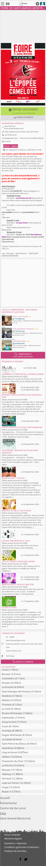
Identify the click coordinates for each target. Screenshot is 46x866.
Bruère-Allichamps (12, 713)
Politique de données (15, 850)
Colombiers (8, 678)
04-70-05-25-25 (11, 135)
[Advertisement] (23, 26)
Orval (5, 669)
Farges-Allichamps (12, 735)
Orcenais (7, 704)
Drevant (6, 682)
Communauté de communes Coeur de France (24, 644)
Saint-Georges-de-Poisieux (16, 691)
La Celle (6, 708)
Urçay (5, 787)
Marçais (6, 769)
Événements (8, 803)
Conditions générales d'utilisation (21, 847)
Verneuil (6, 778)
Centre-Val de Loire (13, 651)
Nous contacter (12, 834)
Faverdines (8, 748)
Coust (5, 726)
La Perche (7, 765)
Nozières (6, 695)
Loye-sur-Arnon (10, 783)
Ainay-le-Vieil (9, 722)
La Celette (7, 739)
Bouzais (6, 674)
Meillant (6, 700)
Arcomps (6, 730)
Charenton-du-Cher (12, 761)
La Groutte (7, 687)
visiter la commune (23, 661)
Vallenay (6, 774)
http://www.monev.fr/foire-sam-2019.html (21, 132)
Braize (5, 791)
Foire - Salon (10, 146)
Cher (8, 647)
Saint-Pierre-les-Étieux (14, 743)
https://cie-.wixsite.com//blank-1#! (21, 212)
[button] (23, 111)
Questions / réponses (15, 843)
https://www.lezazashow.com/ (18, 227)
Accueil (4, 798)
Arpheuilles (8, 717)
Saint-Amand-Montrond (15, 640)
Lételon (6, 756)
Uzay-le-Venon (10, 752)
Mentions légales (13, 838)
